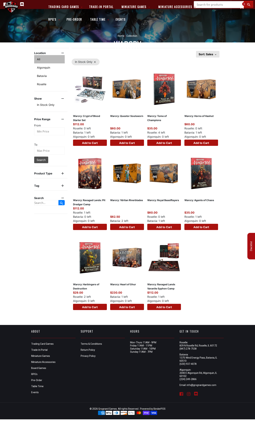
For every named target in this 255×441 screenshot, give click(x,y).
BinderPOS (159, 408)
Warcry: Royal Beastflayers (163, 200)
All (38, 59)
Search (41, 160)
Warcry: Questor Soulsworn (126, 115)
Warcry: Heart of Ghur (123, 284)
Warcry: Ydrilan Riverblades (126, 200)
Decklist (251, 246)
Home (121, 35)
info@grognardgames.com (201, 385)
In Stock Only (45, 105)
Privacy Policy (88, 356)
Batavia (42, 76)
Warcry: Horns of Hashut (199, 115)
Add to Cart (90, 143)
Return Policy (88, 350)
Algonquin (43, 67)
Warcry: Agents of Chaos (199, 200)
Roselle (41, 84)
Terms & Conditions (91, 343)
